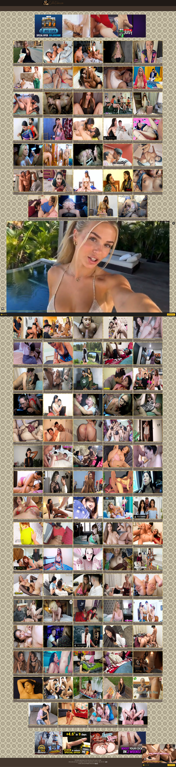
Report (96, 763)
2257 (106, 761)
